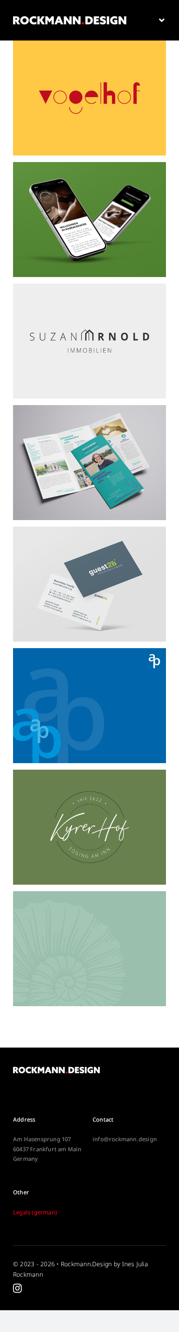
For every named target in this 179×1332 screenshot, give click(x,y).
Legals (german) (35, 1212)
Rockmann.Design (86, 1264)
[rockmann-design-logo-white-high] (69, 19)
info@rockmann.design (125, 1139)
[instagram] (17, 1288)
